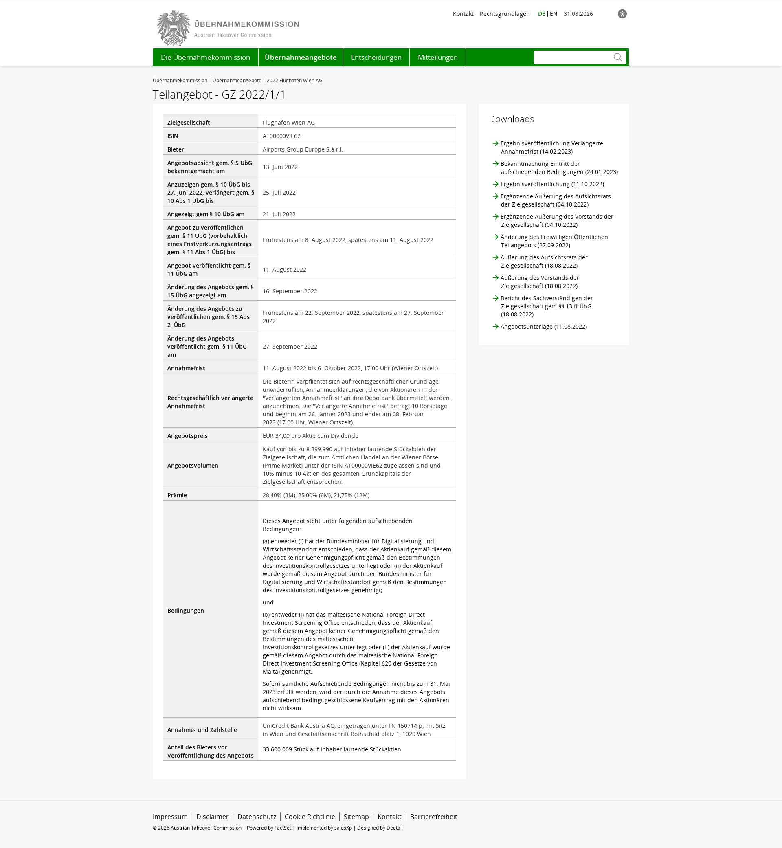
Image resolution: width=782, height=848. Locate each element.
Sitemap (356, 816)
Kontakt (463, 14)
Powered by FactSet (269, 827)
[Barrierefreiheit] (622, 14)
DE (541, 14)
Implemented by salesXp (324, 827)
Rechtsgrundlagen (505, 14)
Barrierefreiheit (433, 816)
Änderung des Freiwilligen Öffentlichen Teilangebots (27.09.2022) (554, 241)
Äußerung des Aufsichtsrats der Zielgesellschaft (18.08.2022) (544, 261)
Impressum (170, 816)
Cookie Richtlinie (310, 816)
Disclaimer (212, 816)
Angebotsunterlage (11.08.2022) (544, 326)
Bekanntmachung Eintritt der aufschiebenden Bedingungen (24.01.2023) (559, 168)
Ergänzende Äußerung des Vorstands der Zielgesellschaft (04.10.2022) (557, 220)
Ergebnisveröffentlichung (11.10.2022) (552, 184)
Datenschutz (256, 816)
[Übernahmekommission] (230, 27)
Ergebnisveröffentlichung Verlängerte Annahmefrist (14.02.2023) (552, 147)
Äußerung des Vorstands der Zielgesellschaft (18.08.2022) (540, 282)
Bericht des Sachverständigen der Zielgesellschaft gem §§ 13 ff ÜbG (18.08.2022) (547, 306)
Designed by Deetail (380, 827)
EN (554, 14)
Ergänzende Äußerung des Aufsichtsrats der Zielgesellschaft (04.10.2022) (556, 200)
